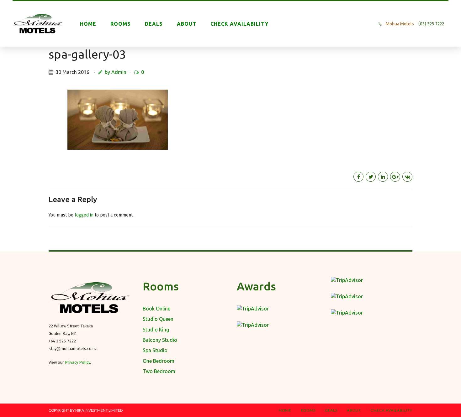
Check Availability (239, 24)
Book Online (156, 308)
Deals (154, 24)
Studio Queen (158, 319)
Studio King (156, 329)
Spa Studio (155, 350)
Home (88, 24)
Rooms (120, 24)
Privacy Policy (77, 362)
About (186, 24)
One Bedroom (158, 361)
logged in (84, 215)
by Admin (115, 72)
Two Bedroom (159, 371)
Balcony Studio (160, 340)
